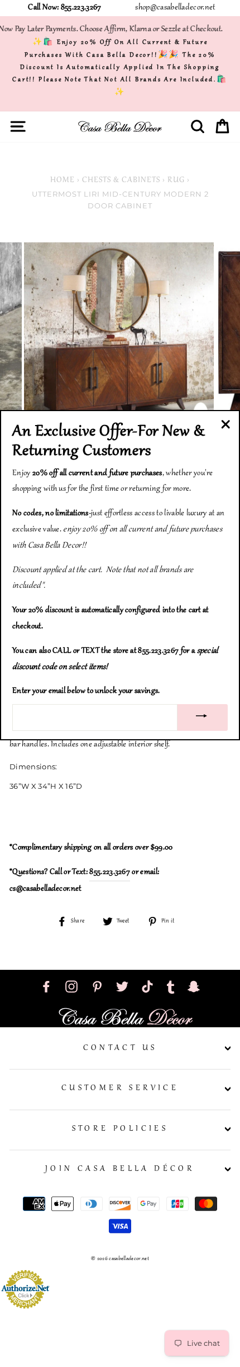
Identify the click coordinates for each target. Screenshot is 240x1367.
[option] (120, 337)
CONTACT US (120, 1048)
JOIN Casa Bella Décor (120, 1169)
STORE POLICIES (120, 1129)
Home (62, 180)
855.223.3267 (109, 872)
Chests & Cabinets (121, 180)
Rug (176, 180)
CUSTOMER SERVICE (120, 1088)
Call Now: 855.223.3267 (64, 8)
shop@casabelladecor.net (175, 8)
